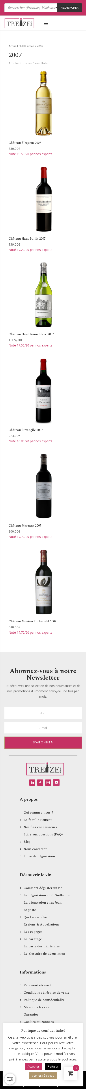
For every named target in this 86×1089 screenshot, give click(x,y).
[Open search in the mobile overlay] (43, 7)
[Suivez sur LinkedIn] (32, 782)
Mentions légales (37, 1007)
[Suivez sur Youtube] (56, 782)
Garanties (31, 1014)
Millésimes (27, 46)
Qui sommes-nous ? (38, 812)
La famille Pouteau (38, 819)
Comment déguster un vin (43, 888)
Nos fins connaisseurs (40, 827)
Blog (27, 841)
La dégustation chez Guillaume (47, 895)
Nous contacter (35, 849)
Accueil (13, 46)
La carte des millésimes (42, 946)
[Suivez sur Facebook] (40, 782)
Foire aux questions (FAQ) (43, 834)
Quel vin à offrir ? (37, 917)
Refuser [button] (53, 1066)
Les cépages (33, 931)
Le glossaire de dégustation (44, 953)
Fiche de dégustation (39, 856)
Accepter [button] (33, 1066)
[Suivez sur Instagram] (48, 782)
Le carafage (33, 939)
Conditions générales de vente (46, 992)
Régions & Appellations (41, 924)
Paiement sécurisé (37, 985)
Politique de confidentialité (44, 999)
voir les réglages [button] (43, 1075)
